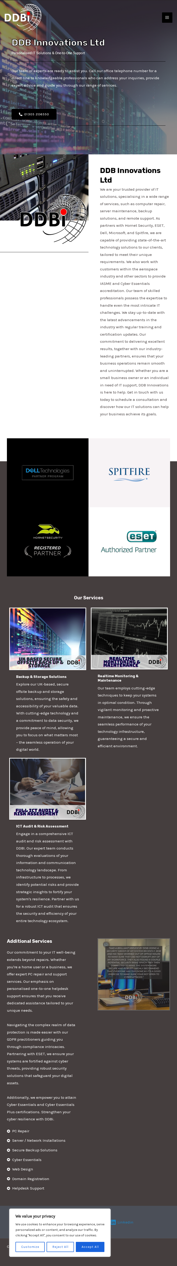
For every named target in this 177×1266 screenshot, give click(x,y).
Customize (30, 1247)
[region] (60, 1233)
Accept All (90, 1247)
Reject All (60, 1247)
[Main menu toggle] (167, 17)
